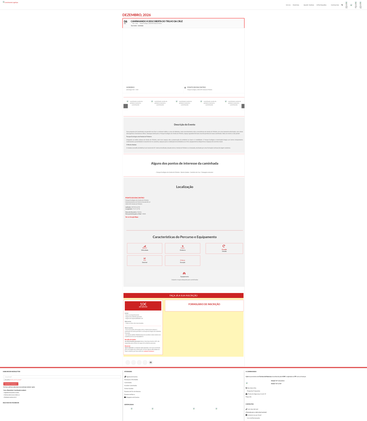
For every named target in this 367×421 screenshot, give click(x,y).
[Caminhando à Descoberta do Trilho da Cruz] (135, 105)
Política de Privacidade (15, 379)
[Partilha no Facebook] (127, 362)
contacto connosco (149, 351)
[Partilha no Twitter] (133, 362)
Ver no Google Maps (131, 217)
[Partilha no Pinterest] (145, 362)
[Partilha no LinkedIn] (139, 362)
